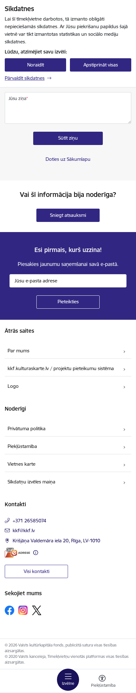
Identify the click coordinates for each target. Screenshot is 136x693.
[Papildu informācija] (35, 552)
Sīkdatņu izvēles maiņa (31, 482)
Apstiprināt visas (100, 65)
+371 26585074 (29, 521)
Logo (13, 386)
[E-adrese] (17, 552)
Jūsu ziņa (17, 98)
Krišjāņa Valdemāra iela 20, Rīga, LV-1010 (56, 541)
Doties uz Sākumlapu (68, 159)
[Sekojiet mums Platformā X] (36, 610)
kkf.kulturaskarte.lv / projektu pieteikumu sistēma (61, 368)
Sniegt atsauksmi (68, 215)
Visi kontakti (36, 571)
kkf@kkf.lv (24, 530)
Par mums (18, 351)
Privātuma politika (27, 428)
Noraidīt (35, 65)
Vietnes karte (21, 464)
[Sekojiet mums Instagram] (23, 610)
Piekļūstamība (22, 446)
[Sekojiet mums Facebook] (9, 610)
